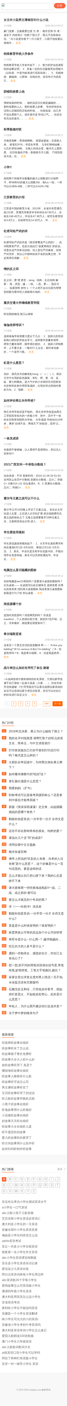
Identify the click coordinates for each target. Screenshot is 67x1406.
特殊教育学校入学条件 (19, 53)
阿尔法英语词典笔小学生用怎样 (23, 1274)
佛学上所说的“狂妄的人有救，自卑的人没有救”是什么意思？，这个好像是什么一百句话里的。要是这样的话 (36, 863)
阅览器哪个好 (13, 603)
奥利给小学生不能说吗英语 (20, 1308)
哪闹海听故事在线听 (15, 1070)
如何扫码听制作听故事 (17, 1148)
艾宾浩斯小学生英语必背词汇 (21, 1218)
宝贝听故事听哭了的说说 (18, 1093)
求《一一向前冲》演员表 (25, 906)
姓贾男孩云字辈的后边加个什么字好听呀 (35, 932)
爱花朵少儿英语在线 (15, 1268)
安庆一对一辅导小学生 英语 (20, 1363)
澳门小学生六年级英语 (17, 1341)
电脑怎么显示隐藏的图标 (20, 570)
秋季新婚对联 (13, 129)
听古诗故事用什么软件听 (18, 1143)
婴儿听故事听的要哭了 (17, 1137)
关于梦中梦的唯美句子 (24, 1013)
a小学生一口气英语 (14, 1207)
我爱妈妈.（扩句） (21, 788)
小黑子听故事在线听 (15, 1104)
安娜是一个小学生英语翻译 (20, 1313)
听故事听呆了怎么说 (15, 1048)
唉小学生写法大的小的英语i (20, 1319)
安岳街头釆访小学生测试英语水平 (24, 1201)
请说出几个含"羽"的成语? (25, 837)
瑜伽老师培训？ (14, 324)
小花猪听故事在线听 (15, 1115)
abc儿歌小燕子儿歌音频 (18, 1213)
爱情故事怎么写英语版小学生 (21, 1285)
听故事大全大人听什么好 (18, 1059)
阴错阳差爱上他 (14, 91)
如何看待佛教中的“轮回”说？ (27, 774)
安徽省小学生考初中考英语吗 (21, 1324)
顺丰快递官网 (18, 851)
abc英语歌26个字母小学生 (19, 1280)
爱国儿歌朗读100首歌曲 (18, 1335)
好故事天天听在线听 (15, 1121)
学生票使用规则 (14, 532)
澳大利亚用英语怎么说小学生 (21, 1296)
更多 (60, 1169)
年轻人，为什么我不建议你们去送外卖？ (35, 1006)
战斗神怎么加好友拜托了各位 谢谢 (26, 667)
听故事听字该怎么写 (15, 1081)
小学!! (8, 167)
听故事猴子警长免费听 (17, 1053)
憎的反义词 (11, 268)
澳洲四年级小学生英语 (17, 1291)
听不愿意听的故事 (14, 1132)
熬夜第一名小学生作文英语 (20, 1252)
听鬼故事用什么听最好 (17, 1109)
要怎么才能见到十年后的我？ (28, 899)
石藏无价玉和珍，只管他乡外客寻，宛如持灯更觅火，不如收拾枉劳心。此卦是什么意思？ (35, 994)
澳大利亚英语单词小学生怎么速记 (24, 1330)
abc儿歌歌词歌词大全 (16, 1347)
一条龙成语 (11, 438)
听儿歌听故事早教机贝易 (18, 1098)
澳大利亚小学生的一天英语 (20, 1224)
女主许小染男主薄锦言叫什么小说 (26, 19)
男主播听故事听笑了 (15, 1087)
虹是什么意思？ (14, 362)
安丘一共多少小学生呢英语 (20, 1246)
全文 (18, 42)
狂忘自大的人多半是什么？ (26, 946)
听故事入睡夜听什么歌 (17, 1076)
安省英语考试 (11, 1302)
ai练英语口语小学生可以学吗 (21, 1352)
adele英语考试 (11, 1240)
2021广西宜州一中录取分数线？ (25, 464)
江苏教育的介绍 (14, 197)
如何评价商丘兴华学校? (19, 400)
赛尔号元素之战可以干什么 (21, 498)
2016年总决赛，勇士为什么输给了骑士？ (36, 731)
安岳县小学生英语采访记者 (20, 1263)
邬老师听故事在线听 (15, 1042)
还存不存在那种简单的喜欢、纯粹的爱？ (35, 831)
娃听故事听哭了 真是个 (17, 1065)
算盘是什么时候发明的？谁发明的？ (32, 925)
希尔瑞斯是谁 (13, 633)
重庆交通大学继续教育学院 (21, 302)
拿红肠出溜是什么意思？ (25, 781)
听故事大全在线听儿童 (17, 1126)
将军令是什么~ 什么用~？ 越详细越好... (34, 939)
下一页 (57, 703)
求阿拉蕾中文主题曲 (22, 844)
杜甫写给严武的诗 (16, 231)
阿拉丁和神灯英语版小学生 (20, 1358)
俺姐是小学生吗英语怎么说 (20, 1235)
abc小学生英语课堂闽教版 (19, 1257)
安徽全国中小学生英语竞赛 (20, 1229)
